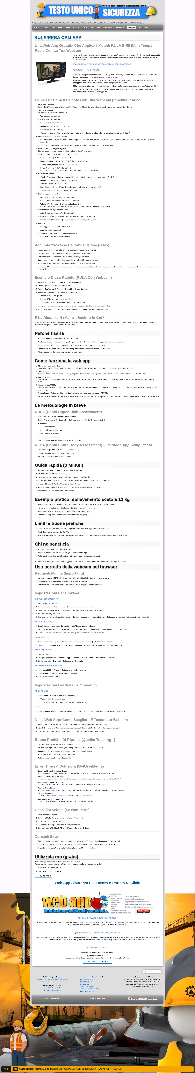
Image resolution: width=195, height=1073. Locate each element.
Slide (64, 982)
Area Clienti (143, 27)
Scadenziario (61, 979)
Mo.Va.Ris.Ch (40, 979)
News (68, 27)
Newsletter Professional (87, 991)
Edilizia (76, 27)
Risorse (37, 27)
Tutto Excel (40, 982)
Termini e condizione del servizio (90, 989)
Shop (46, 27)
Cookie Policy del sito (87, 979)
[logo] (95, 10)
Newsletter (120, 27)
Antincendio (51, 982)
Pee (98, 27)
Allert (67, 982)
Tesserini (45, 982)
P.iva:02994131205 (52, 998)
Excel (85, 27)
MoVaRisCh (107, 27)
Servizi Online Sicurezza (53, 990)
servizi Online (54, 979)
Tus (53, 27)
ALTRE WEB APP (43, 876)
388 (67, 979)
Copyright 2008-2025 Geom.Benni (142, 999)
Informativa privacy (86, 982)
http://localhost (56, 796)
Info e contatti (84, 984)
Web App (131, 27)
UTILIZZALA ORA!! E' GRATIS (48, 871)
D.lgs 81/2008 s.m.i (97, 998)
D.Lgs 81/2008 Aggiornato (52, 988)
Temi (60, 27)
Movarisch (57, 982)
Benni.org (47, 979)
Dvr (92, 27)
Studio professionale (86, 986)
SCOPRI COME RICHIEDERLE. (97, 962)
